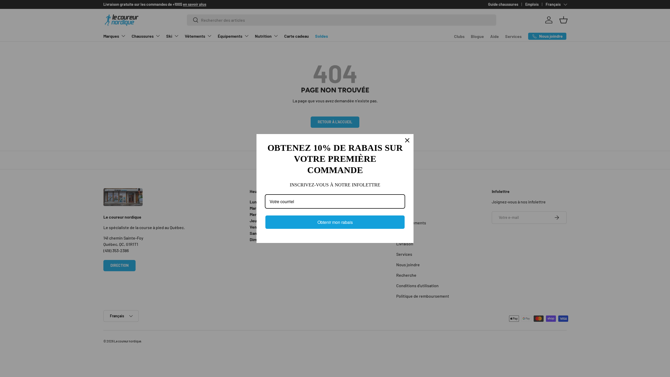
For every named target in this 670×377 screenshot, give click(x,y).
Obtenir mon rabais (335, 222)
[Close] (407, 140)
